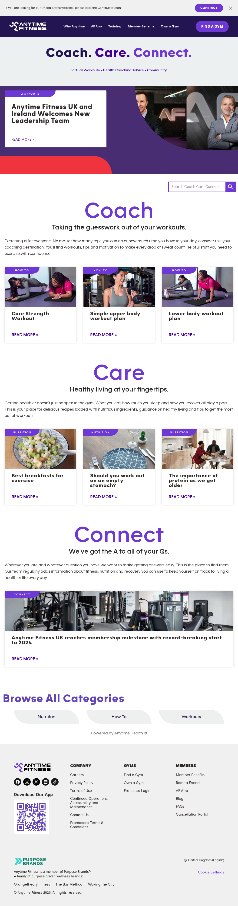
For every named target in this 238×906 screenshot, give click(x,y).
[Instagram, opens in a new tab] (27, 782)
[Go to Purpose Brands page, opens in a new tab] (30, 861)
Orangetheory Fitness (32, 884)
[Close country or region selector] (230, 8)
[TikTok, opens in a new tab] (55, 782)
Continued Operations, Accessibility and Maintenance (89, 803)
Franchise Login (137, 791)
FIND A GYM (212, 26)
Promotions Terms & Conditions (86, 825)
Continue (209, 8)
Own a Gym (170, 26)
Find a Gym (133, 775)
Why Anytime (74, 26)
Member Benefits (141, 26)
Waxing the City (101, 884)
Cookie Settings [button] (211, 872)
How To (119, 716)
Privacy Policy (81, 783)
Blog (179, 798)
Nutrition (46, 716)
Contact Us (79, 815)
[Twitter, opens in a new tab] (36, 782)
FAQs (180, 806)
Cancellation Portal (192, 814)
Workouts (191, 716)
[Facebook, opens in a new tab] (17, 782)
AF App (96, 26)
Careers (77, 775)
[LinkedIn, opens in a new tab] (45, 782)
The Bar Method (69, 884)
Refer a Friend (188, 783)
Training (114, 26)
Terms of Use (81, 791)
